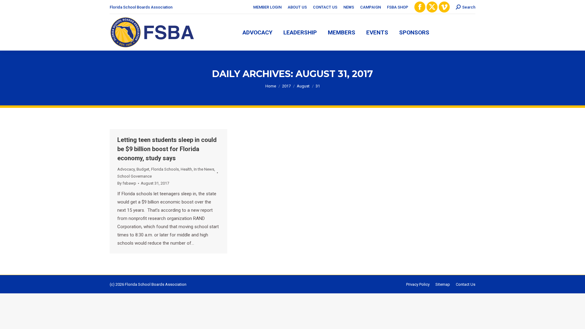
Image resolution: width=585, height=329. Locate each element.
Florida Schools (165, 169)
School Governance (134, 176)
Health (186, 169)
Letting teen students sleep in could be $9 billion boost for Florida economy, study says (167, 149)
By (126, 183)
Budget (142, 169)
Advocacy (126, 169)
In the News (204, 169)
